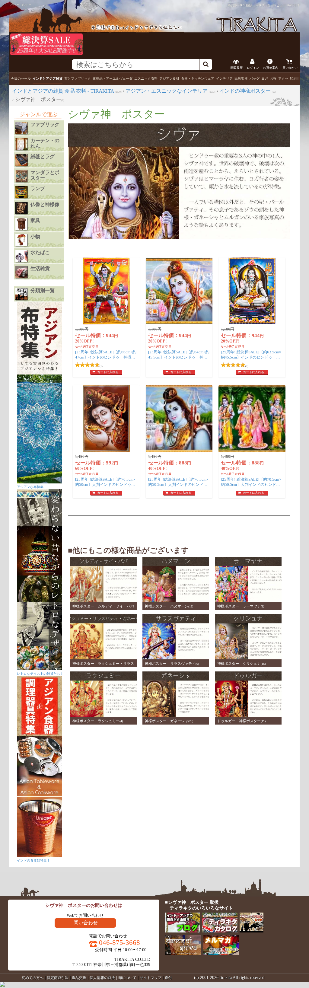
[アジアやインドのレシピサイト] (252, 931)
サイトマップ (150, 978)
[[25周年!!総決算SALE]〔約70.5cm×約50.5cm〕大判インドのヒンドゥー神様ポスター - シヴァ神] (179, 418)
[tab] (20, 78)
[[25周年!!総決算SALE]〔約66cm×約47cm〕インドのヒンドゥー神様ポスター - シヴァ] (106, 290)
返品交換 (79, 978)
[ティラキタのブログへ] (183, 931)
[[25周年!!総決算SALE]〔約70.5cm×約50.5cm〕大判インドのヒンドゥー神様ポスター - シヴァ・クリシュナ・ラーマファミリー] (251, 418)
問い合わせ (86, 922)
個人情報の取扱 (102, 978)
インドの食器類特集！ (33, 860)
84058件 (293, 5)
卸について (127, 978)
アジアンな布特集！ (32, 487)
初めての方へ (32, 978)
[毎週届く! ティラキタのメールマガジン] (221, 953)
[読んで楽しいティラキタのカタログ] (220, 931)
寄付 (168, 978)
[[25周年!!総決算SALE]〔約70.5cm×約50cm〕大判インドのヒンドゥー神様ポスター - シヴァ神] (106, 418)
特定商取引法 (57, 978)
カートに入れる (107, 372)
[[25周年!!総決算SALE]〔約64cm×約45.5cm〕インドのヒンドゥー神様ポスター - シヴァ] (179, 290)
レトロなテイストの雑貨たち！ (40, 673)
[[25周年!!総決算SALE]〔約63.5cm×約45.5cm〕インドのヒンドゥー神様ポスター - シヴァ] (251, 290)
